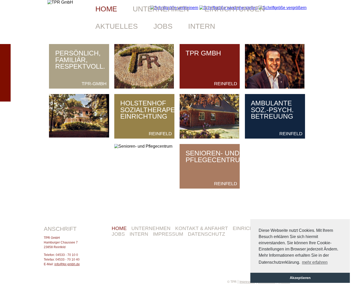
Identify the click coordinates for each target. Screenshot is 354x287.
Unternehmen (151, 228)
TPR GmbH (203, 53)
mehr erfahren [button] (315, 262)
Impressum (168, 234)
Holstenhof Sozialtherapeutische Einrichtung (162, 109)
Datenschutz (206, 234)
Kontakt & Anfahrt (201, 228)
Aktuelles (116, 26)
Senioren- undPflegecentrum (216, 156)
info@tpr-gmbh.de (67, 264)
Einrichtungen (234, 9)
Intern (139, 234)
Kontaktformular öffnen (5, 73)
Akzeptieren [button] (300, 278)
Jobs (118, 234)
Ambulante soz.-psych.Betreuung (272, 109)
